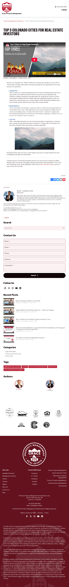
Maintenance (52, 366)
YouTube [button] (34, 481)
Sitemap (40, 513)
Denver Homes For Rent (59, 473)
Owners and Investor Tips (13, 354)
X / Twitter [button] (34, 476)
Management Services (9, 476)
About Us (5, 487)
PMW (34, 513)
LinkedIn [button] (34, 484)
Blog (3, 492)
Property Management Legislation (14, 369)
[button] (5, 288)
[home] (7, 7)
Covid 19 (24, 366)
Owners (4, 479)
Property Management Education (13, 21)
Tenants (4, 481)
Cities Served (62, 486)
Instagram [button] (34, 479)
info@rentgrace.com (43, 553)
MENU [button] (65, 10)
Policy (46, 513)
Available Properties (8, 473)
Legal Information (10, 351)
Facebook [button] (34, 473)
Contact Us (5, 490)
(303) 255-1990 (62, 7)
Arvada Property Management (57, 483)
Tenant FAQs (9, 356)
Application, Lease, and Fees (12, 366)
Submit (33, 275)
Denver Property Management (38, 366)
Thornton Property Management (57, 480)
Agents (4, 484)
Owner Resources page (46, 164)
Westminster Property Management (60, 477)
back (7, 218)
